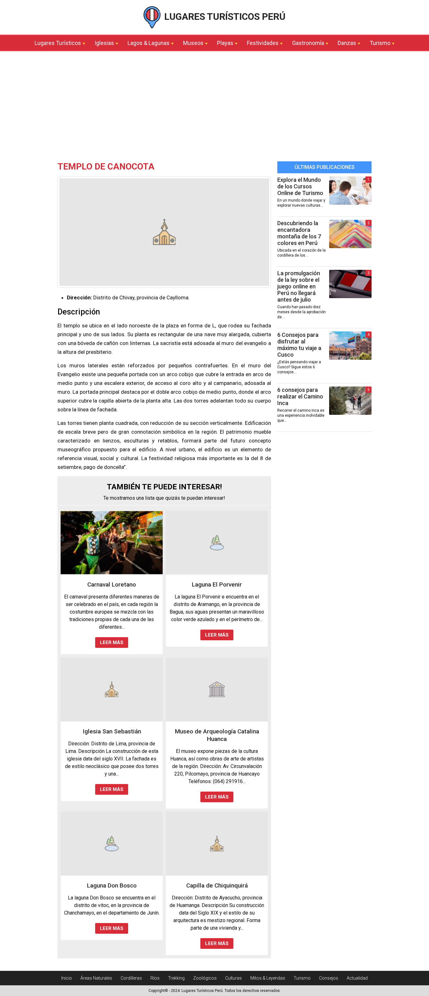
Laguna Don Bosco (112, 885)
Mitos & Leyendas (267, 978)
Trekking (176, 978)
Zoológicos (205, 978)
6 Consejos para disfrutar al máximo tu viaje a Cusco (299, 344)
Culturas (233, 978)
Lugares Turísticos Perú (223, 16)
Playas (225, 43)
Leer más (111, 642)
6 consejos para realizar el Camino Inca (300, 396)
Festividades (263, 43)
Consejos (328, 978)
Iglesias (104, 43)
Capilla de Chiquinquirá (217, 885)
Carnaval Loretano (111, 584)
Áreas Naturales (96, 978)
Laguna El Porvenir (217, 584)
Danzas (347, 43)
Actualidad (357, 978)
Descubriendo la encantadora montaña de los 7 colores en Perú (299, 233)
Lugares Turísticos (58, 43)
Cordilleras (131, 978)
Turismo (380, 43)
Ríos (155, 978)
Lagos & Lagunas (149, 43)
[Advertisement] (214, 108)
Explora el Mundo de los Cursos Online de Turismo (300, 186)
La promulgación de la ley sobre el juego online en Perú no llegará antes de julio (298, 286)
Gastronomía (308, 43)
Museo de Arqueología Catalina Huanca (217, 735)
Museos (193, 43)
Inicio (66, 978)
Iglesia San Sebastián (112, 731)
